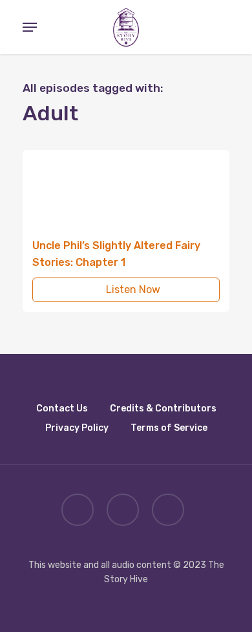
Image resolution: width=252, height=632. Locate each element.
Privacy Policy (77, 427)
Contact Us (62, 408)
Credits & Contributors (163, 408)
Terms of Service (169, 427)
